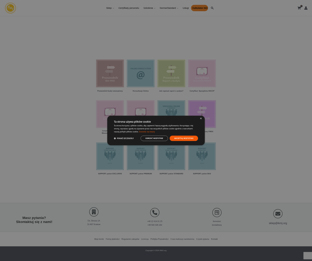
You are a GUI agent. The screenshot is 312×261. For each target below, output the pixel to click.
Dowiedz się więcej (147, 131)
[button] (124, 138)
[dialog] (156, 130)
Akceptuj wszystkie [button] (183, 138)
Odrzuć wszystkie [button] (154, 138)
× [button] (201, 118)
